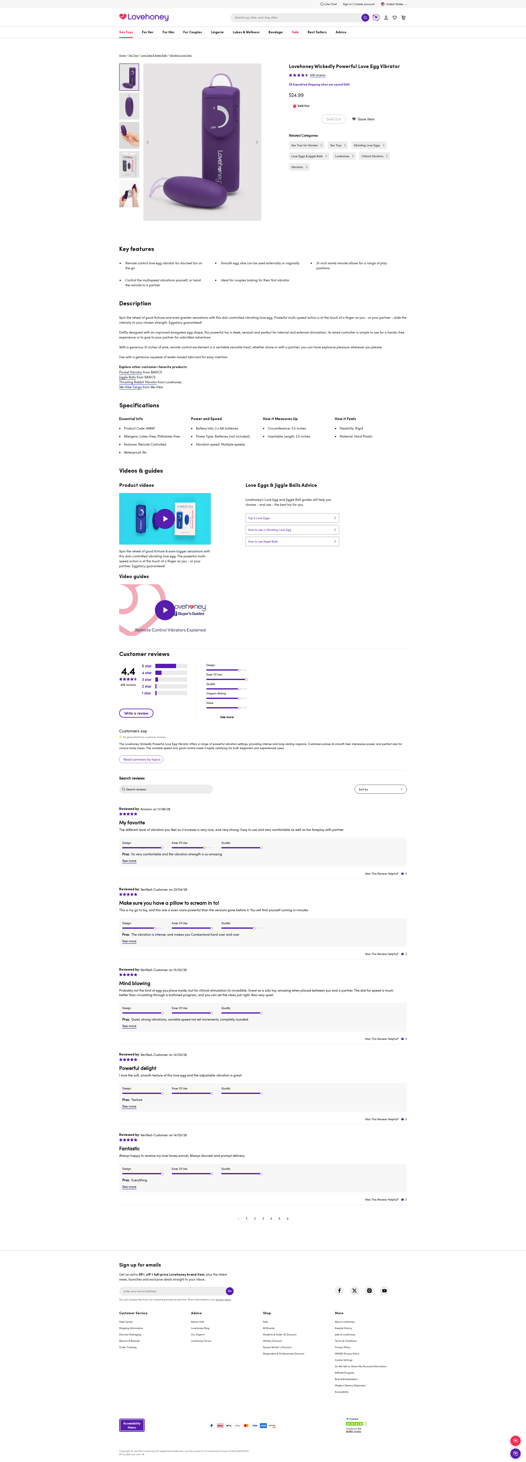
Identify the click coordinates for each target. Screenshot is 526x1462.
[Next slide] (257, 142)
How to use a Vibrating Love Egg (269, 530)
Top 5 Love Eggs (259, 518)
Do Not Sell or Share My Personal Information (360, 1366)
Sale (295, 32)
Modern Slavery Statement (350, 1385)
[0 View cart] (403, 18)
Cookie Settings (343, 1360)
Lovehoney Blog (200, 1328)
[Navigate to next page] (288, 1218)
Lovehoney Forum (201, 1340)
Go (230, 1291)
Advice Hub (197, 1321)
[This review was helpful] (402, 873)
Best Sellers (317, 32)
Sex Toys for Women (304, 145)
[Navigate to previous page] (238, 1218)
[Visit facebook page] (339, 1290)
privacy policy (223, 1299)
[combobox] (300, 17)
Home (122, 55)
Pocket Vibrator (130, 372)
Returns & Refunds (129, 1340)
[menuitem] (128, 32)
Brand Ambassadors (346, 1379)
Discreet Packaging (130, 1334)
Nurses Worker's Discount (277, 1347)
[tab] (155, 1355)
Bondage (276, 32)
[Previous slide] (147, 142)
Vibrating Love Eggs (181, 55)
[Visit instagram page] (369, 1290)
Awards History (343, 1328)
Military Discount (272, 1340)
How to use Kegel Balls (263, 541)
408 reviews (317, 75)
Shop (267, 1313)
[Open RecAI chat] (515, 1441)
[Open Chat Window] (515, 1453)
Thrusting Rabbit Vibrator (138, 382)
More (339, 1313)
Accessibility (341, 1391)
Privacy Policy (342, 1347)
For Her (147, 32)
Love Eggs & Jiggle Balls (154, 55)
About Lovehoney (345, 1321)
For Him (168, 32)
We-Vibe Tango (130, 387)
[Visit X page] (354, 1290)
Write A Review (136, 713)
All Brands (269, 1328)
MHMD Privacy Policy (347, 1353)
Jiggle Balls (127, 377)
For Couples (192, 32)
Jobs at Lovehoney (345, 1334)
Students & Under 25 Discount (279, 1334)
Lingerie (217, 32)
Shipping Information (131, 1328)
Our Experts (198, 1334)
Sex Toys (126, 32)
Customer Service (133, 1313)
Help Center (126, 1321)
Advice (341, 32)
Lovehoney (263, 42)
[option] (202, 142)
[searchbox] (169, 789)
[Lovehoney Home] (143, 17)
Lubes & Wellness (246, 32)
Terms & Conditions (346, 1340)
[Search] (365, 18)
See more (227, 717)
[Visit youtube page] (384, 1290)
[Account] (386, 17)
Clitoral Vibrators (372, 156)
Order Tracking (127, 1347)
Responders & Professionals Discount (283, 1353)
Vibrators (297, 167)
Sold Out (333, 119)
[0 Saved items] (394, 18)
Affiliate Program (344, 1372)
